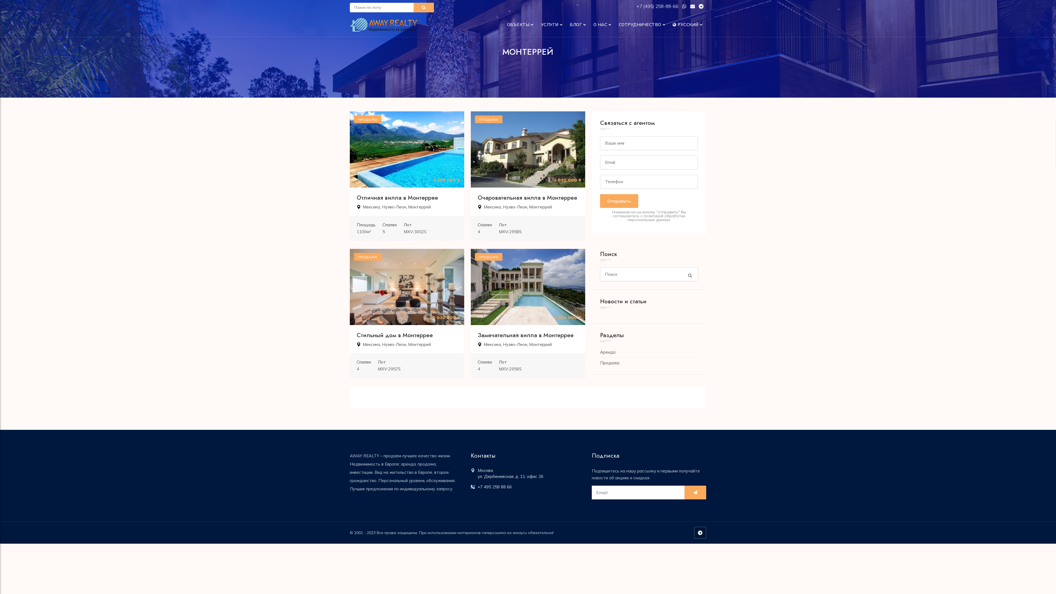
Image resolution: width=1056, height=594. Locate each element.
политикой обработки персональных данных (656, 217)
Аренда (607, 352)
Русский (687, 24)
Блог (576, 24)
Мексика (371, 207)
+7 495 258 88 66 (495, 487)
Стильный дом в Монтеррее (395, 335)
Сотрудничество (640, 24)
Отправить (619, 201)
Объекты (518, 24)
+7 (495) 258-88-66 (658, 6)
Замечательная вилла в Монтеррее (526, 335)
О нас (600, 24)
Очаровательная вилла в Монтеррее (527, 198)
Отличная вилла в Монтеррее (397, 198)
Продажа (609, 362)
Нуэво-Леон (394, 207)
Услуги (550, 24)
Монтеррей (419, 207)
